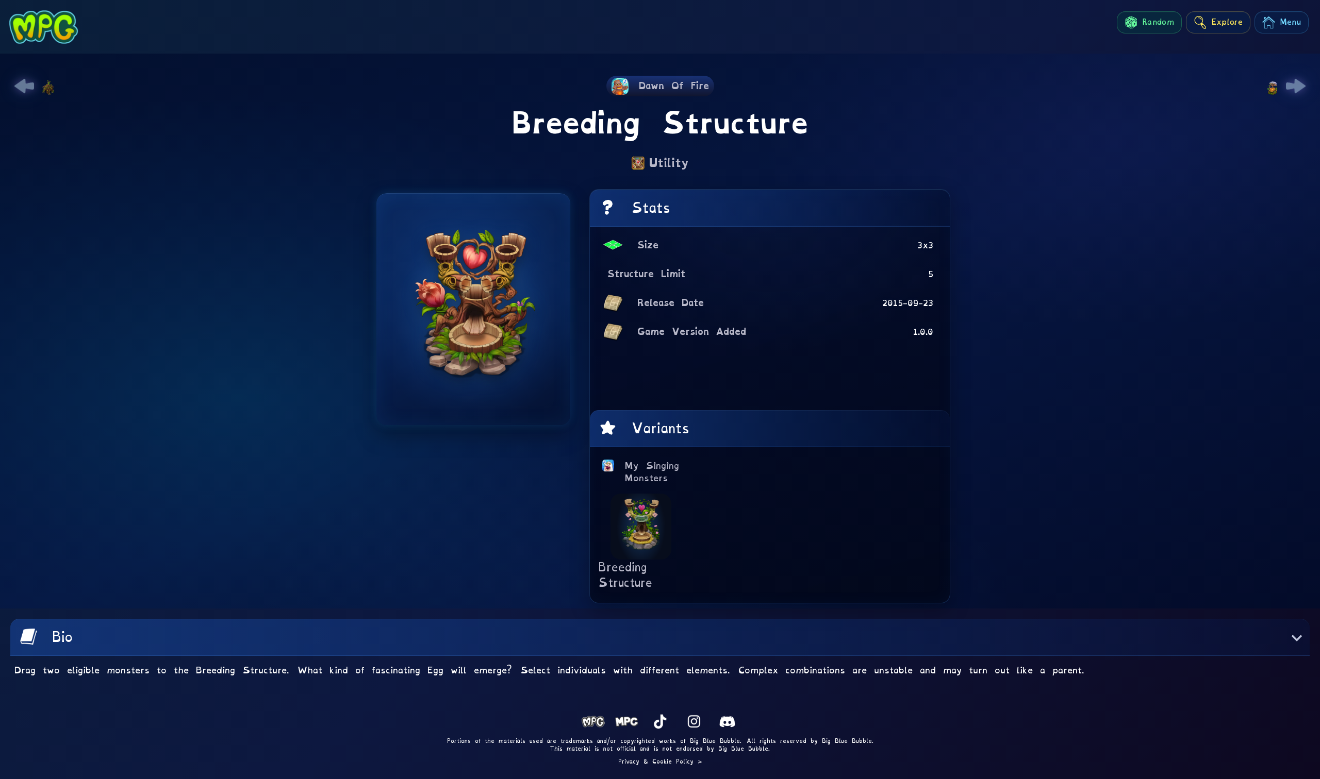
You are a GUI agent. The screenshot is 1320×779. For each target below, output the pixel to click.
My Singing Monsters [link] (652, 471)
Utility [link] (669, 163)
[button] (660, 637)
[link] (24, 86)
